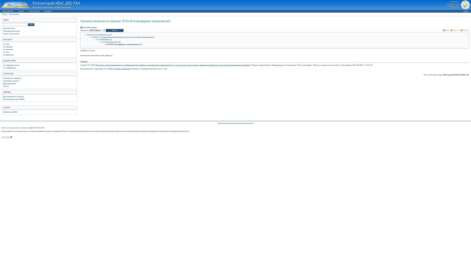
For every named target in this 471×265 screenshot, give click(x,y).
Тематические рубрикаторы (98, 35)
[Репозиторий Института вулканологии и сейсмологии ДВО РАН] (41, 5)
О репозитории (34, 11)
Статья (92, 51)
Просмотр (47, 11)
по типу (6, 52)
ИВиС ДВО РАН (7, 11)
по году (6, 44)
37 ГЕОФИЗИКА (102, 40)
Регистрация (14, 14)
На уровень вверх (89, 27)
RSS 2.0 (465, 30)
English (466, 11)
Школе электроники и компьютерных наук (99, 131)
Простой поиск (9, 28)
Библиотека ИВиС (10, 112)
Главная (21, 11)
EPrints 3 (64, 131)
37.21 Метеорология (109, 42)
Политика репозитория (237, 123)
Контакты (250, 123)
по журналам (8, 55)
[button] (115, 30)
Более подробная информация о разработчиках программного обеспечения (162, 131)
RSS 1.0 (455, 30)
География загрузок (11, 81)
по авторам (7, 47)
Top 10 (6, 86)
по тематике (8, 49)
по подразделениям (11, 65)
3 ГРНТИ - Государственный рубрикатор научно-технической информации (122, 37)
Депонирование (9, 83)
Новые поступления (11, 34)
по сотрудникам (9, 68)
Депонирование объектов (13, 96)
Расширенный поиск (11, 31)
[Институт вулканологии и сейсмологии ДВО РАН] (458, 4)
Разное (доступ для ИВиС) (14, 99)
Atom (447, 30)
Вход (4, 14)
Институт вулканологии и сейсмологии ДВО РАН (19, 128)
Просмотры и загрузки (12, 78)
